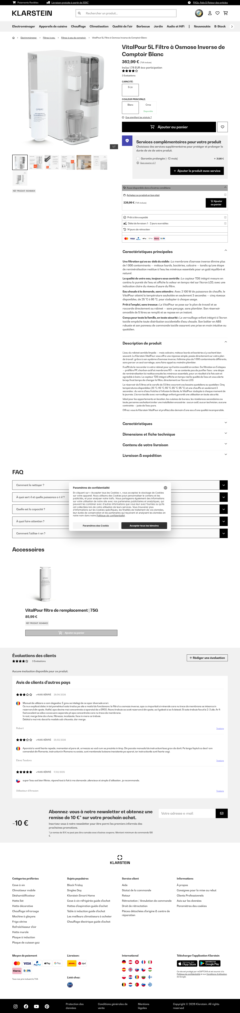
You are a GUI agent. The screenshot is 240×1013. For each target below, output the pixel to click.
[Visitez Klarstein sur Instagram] (15, 1006)
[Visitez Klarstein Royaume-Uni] (130, 970)
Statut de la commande (136, 890)
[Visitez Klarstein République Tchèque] (143, 970)
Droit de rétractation (134, 906)
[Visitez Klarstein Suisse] (137, 962)
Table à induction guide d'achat (86, 911)
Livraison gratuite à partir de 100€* (70, 2)
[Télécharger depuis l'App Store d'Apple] (187, 963)
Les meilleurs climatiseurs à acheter (89, 916)
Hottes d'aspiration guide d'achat (87, 906)
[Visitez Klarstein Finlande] (150, 977)
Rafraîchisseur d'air (24, 926)
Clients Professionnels (190, 895)
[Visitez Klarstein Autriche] (130, 962)
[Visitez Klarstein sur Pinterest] (47, 1006)
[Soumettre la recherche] (79, 13)
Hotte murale (20, 932)
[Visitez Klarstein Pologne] (124, 977)
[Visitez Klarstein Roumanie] (137, 977)
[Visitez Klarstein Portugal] (137, 985)
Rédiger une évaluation (208, 658)
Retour (126, 895)
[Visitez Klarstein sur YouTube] (36, 1006)
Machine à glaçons (23, 916)
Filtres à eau (49, 37)
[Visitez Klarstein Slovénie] (143, 985)
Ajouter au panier (172, 127)
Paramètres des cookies (192, 906)
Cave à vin (18, 885)
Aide (125, 885)
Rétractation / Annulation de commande (147, 900)
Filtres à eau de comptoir (73, 37)
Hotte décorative (22, 906)
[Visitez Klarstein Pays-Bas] (130, 985)
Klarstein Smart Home (81, 895)
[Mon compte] (210, 13)
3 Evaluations (129, 75)
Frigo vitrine (19, 921)
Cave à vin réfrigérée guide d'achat (88, 900)
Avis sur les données (189, 900)
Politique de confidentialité (188, 974)
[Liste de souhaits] (217, 13)
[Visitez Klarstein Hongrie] (150, 970)
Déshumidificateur (23, 895)
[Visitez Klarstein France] (143, 962)
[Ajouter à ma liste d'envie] (222, 127)
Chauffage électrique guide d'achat (88, 921)
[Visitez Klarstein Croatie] (130, 977)
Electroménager (29, 37)
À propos (182, 885)
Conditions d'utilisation (217, 974)
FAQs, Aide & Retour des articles (210, 2)
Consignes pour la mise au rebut (196, 890)
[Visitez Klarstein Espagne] (124, 970)
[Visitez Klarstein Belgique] (124, 985)
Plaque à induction (23, 937)
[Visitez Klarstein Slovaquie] (137, 970)
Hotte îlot (18, 900)
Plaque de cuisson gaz (26, 942)
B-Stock (220, 26)
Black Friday (75, 885)
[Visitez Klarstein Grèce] (150, 984)
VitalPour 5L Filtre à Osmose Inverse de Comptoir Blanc (119, 37)
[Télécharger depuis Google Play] (210, 963)
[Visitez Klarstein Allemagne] (124, 962)
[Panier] (225, 13)
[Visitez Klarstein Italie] (150, 962)
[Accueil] (16, 37)
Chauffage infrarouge (25, 911)
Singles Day (74, 890)
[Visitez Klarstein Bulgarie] (143, 977)
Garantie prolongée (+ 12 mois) (159, 158)
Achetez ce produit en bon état (143, 195)
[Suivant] (231, 26)
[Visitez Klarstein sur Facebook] (26, 1006)
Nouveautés (202, 26)
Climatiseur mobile (23, 890)
